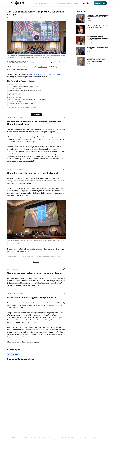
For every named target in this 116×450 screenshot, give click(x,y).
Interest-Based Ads (62, 438)
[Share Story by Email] (59, 61)
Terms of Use (84, 438)
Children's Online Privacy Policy (50, 438)
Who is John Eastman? (14, 95)
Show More (36, 262)
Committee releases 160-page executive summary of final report (24, 90)
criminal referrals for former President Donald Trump (45, 74)
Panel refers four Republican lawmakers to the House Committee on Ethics (27, 99)
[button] (11, 3)
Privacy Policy (24, 438)
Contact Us (101, 438)
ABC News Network (16, 438)
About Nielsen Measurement (74, 438)
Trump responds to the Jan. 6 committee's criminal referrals (23, 86)
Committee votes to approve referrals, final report (21, 103)
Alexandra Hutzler (14, 61)
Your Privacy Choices (93, 438)
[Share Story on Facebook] (51, 61)
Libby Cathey (25, 61)
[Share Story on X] (55, 61)
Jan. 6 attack (42, 67)
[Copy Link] (64, 61)
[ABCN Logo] (20, 3)
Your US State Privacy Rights (35, 438)
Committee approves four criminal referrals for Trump (22, 108)
